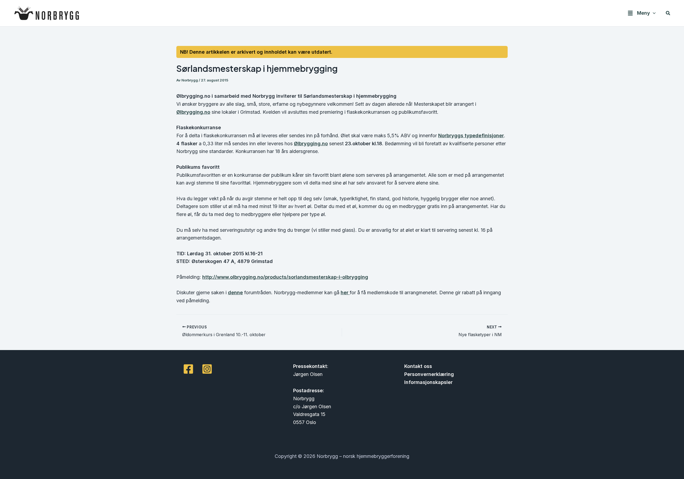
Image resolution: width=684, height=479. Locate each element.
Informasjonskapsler (428, 382)
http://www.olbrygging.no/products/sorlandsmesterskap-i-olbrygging (285, 277)
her (345, 292)
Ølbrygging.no (193, 112)
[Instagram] (207, 369)
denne (235, 292)
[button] (653, 13)
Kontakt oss (418, 366)
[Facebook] (188, 369)
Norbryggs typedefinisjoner (471, 135)
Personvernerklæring (429, 374)
